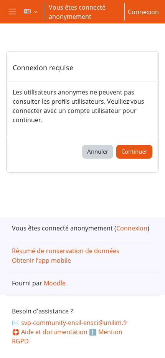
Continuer (134, 151)
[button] (30, 11)
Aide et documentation (54, 332)
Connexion (143, 12)
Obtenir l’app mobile (41, 260)
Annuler (97, 151)
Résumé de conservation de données (65, 251)
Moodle (55, 283)
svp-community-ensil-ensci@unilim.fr (74, 322)
